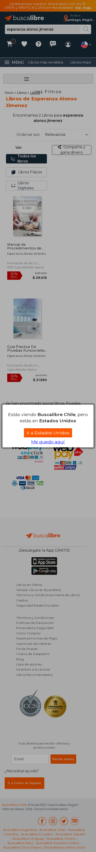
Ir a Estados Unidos (48, 433)
